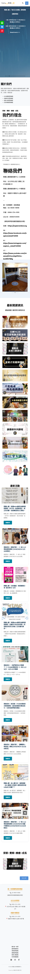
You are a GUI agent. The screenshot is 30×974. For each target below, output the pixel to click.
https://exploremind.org (17, 226)
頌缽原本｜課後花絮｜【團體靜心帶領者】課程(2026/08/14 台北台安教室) (15, 747)
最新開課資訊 (15, 949)
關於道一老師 (15, 946)
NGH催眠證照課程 (8, 96)
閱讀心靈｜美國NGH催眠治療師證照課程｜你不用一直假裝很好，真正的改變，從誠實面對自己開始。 (15, 509)
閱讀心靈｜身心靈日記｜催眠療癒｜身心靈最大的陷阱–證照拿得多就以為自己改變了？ (15, 785)
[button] (23, 3)
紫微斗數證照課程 (8, 100)
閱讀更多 (8, 522)
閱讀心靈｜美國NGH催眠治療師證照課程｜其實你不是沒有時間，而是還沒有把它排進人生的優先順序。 (15, 626)
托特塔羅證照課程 (8, 102)
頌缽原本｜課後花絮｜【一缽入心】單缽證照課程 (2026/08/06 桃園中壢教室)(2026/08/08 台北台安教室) (15, 825)
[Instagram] (15, 959)
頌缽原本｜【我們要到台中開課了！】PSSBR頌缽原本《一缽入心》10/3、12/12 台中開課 (15, 667)
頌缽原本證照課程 (8, 98)
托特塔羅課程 (15, 957)
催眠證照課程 (15, 953)
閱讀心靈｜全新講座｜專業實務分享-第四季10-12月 (14, 587)
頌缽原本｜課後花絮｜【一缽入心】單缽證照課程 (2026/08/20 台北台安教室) (15, 549)
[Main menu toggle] (26, 3)
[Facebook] (19, 959)
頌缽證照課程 (15, 951)
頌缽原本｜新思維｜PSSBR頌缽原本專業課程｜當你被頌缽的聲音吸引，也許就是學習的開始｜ (15, 706)
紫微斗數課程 (15, 955)
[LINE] (11, 959)
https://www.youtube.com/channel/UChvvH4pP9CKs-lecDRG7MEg (15, 256)
